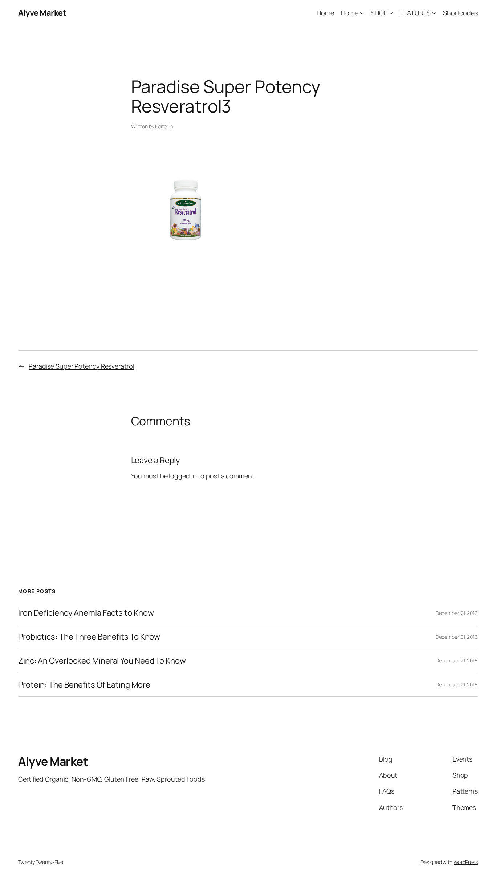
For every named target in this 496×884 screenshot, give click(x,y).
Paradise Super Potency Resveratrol (81, 366)
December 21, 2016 (457, 612)
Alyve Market (42, 12)
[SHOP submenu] (391, 13)
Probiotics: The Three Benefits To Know (89, 636)
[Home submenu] (362, 13)
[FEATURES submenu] (434, 13)
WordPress (466, 862)
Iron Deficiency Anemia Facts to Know (86, 612)
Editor (161, 126)
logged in (182, 475)
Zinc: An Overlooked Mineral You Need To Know (102, 660)
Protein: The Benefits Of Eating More (84, 684)
